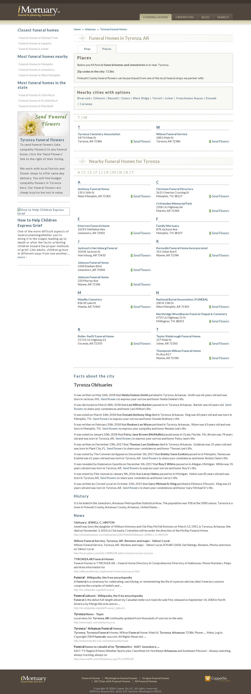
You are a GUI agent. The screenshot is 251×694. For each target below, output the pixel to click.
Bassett (113, 98)
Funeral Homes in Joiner (34, 48)
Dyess (125, 98)
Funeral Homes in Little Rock (37, 95)
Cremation (185, 17)
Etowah (211, 98)
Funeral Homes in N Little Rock (38, 100)
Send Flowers (142, 141)
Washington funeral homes (121, 678)
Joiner (169, 98)
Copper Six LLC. (124, 688)
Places (107, 48)
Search (223, 17)
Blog (205, 17)
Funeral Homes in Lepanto (35, 43)
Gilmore (99, 98)
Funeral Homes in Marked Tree (38, 37)
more (22, 257)
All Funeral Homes (146, 681)
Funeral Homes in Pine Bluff (36, 106)
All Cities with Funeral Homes (112, 681)
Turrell (157, 98)
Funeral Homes (155, 17)
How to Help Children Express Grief (37, 223)
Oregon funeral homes (155, 678)
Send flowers (109, 399)
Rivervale (84, 98)
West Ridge (141, 98)
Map (87, 48)
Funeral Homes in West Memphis (39, 75)
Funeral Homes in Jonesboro (36, 69)
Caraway (86, 104)
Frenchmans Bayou (189, 98)
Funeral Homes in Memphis (36, 64)
